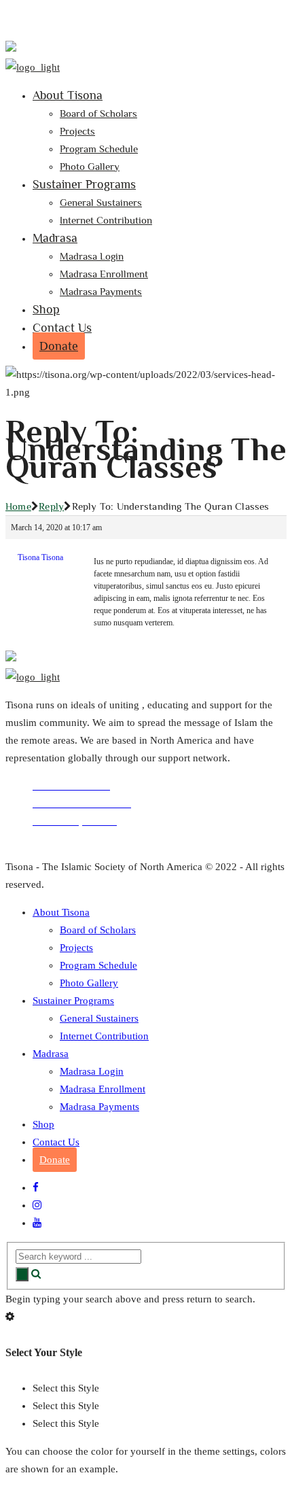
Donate (58, 346)
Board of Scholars (98, 113)
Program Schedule (99, 148)
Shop (46, 309)
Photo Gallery (90, 166)
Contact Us (62, 327)
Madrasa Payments (101, 291)
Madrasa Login (92, 256)
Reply (51, 506)
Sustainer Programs (84, 184)
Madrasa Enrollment (104, 273)
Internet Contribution (106, 220)
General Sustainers (101, 202)
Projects (77, 131)
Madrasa (55, 238)
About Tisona (68, 95)
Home (18, 506)
